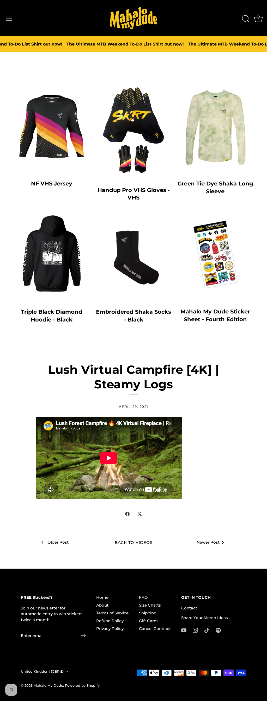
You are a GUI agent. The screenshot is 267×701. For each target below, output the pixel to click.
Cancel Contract (155, 628)
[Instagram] (195, 629)
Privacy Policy (110, 628)
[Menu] (9, 18)
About (102, 605)
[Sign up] (83, 635)
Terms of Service (112, 612)
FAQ (143, 597)
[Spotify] (218, 629)
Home (102, 597)
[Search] (245, 19)
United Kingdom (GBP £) (42, 671)
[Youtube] (183, 629)
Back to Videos (134, 542)
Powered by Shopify (82, 685)
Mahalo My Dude (48, 685)
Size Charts (150, 605)
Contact (189, 608)
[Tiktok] (206, 629)
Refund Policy (110, 620)
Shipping (147, 612)
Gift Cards (149, 620)
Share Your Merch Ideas (204, 617)
